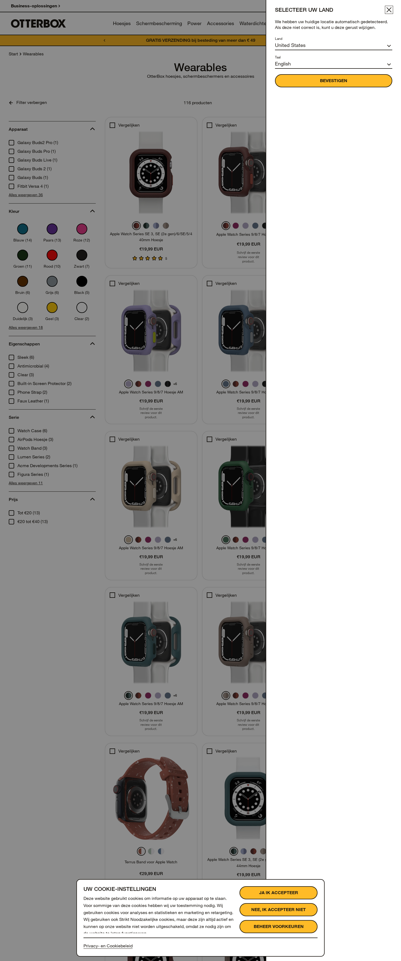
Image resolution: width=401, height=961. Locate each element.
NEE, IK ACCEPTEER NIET (278, 909)
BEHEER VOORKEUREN (279, 926)
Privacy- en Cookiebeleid (108, 945)
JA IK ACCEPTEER (278, 892)
